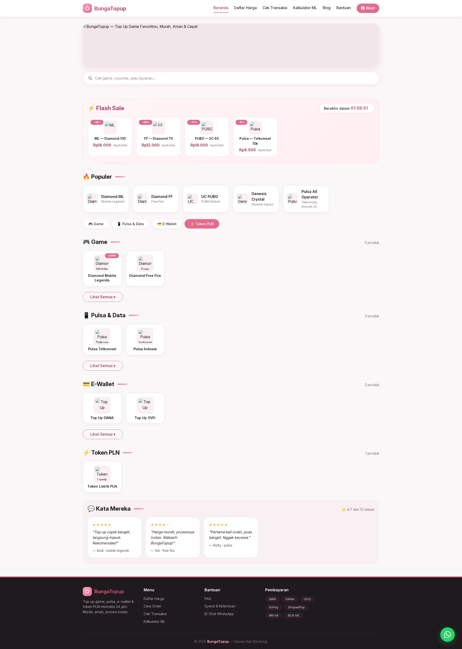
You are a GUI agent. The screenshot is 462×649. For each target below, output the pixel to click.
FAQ (208, 599)
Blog (327, 8)
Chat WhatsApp (221, 614)
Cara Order (152, 606)
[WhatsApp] (447, 634)
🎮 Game (95, 224)
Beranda (220, 8)
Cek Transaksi (275, 8)
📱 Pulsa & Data (130, 224)
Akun (370, 8)
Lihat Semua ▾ (103, 297)
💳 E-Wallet (167, 224)
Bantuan (343, 8)
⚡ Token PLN (202, 224)
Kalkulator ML (305, 8)
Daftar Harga (245, 8)
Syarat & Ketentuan (220, 606)
